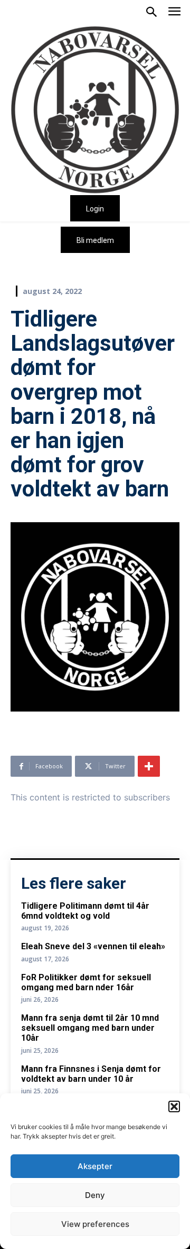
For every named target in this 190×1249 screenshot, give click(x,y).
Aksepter (95, 1166)
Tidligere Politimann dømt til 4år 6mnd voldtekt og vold (85, 911)
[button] (174, 1106)
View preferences (95, 1224)
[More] (149, 766)
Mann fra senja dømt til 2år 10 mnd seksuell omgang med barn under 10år (90, 1028)
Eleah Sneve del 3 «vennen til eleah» (93, 946)
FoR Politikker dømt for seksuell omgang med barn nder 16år (86, 982)
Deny (95, 1195)
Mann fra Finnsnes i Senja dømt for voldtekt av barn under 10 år (91, 1074)
